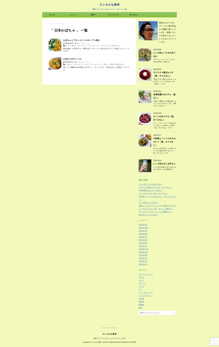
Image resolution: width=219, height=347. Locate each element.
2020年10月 (143, 228)
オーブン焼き (70, 46)
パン (140, 289)
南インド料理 (109, 64)
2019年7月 (143, 258)
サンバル (76, 64)
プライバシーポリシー (109, 328)
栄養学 (92, 15)
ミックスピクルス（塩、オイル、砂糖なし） (156, 209)
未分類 (141, 299)
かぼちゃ (69, 64)
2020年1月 (143, 246)
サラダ (141, 277)
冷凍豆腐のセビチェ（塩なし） (151, 190)
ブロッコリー (81, 46)
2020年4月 (143, 240)
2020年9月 (143, 231)
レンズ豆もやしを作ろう (164, 164)
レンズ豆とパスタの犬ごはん (150, 184)
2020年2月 (143, 243)
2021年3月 (143, 225)
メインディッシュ (83, 62)
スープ (141, 280)
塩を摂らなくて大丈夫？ (148, 215)
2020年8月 (143, 234)
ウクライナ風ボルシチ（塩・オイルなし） (155, 187)
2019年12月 (143, 249)
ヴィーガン (91, 46)
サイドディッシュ (83, 43)
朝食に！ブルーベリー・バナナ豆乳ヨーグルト (157, 206)
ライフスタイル (113, 15)
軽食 (140, 308)
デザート (142, 283)
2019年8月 (143, 255)
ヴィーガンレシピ (103, 46)
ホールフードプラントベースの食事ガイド (155, 212)
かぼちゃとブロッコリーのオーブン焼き (81, 40)
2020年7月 (143, 237)
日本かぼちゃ (116, 46)
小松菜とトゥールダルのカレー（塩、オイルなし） (164, 141)
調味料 (141, 305)
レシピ (72, 15)
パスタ (141, 286)
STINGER (133, 342)
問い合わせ (134, 15)
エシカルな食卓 (109, 4)
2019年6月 (143, 261)
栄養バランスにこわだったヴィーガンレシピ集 (109, 338)
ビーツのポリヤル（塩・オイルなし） (154, 193)
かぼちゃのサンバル (72, 59)
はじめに (52, 15)
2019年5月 (143, 264)
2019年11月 (143, 252)
